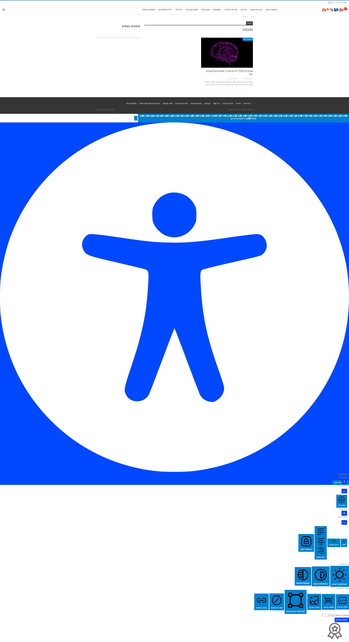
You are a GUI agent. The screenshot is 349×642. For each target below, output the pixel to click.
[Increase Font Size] (344, 481)
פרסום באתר (131, 103)
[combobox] (243, 118)
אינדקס (207, 103)
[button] (135, 118)
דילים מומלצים (165, 9)
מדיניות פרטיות (181, 103)
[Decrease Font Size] (344, 491)
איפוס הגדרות (341, 620)
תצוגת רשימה (196, 103)
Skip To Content (342, 615)
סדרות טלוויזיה (230, 9)
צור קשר (331, 3)
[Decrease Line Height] (344, 522)
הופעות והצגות (148, 9)
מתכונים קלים (192, 9)
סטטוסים (205, 9)
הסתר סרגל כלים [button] (340, 483)
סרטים (244, 9)
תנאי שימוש (168, 103)
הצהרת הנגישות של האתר (149, 103)
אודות (238, 103)
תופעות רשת (271, 9)
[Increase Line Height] (344, 513)
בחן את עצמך (256, 9)
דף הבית (247, 103)
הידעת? (178, 9)
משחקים (217, 9)
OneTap (336, 477)
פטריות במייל (342, 3)
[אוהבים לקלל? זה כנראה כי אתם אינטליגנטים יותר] (227, 53)
